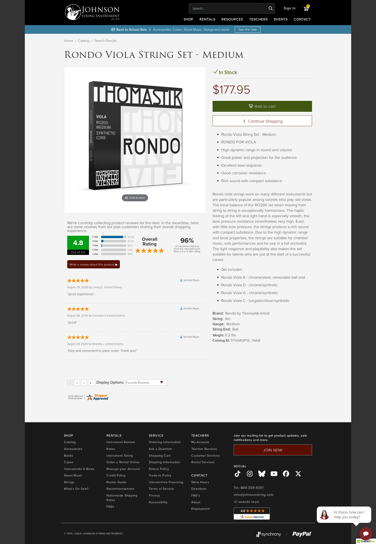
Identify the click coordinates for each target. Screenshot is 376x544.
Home (68, 40)
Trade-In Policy (160, 475)
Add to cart (264, 106)
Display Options (110, 382)
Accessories (73, 448)
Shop (189, 19)
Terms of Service (161, 488)
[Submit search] (270, 8)
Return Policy (159, 468)
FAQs (110, 506)
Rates (110, 448)
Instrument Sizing (119, 455)
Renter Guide (116, 482)
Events (281, 19)
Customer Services (205, 455)
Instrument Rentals (120, 442)
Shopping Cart (159, 455)
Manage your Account (123, 468)
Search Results (105, 40)
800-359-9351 (252, 487)
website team (248, 501)
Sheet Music (73, 475)
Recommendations (120, 488)
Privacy (154, 495)
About (195, 502)
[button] (290, 8)
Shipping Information (164, 462)
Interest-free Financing (166, 482)
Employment (200, 508)
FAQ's (195, 495)
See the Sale (247, 29)
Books (68, 455)
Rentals (207, 19)
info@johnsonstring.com (254, 494)
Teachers (258, 19)
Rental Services (203, 462)
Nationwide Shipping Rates (122, 497)
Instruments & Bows (79, 468)
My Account (200, 442)
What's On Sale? (76, 488)
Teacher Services (204, 448)
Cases (69, 462)
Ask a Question (160, 448)
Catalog (83, 40)
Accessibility (158, 502)
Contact (302, 19)
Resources (232, 19)
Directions (198, 488)
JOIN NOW (272, 449)
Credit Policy (116, 475)
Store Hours (200, 482)
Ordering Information (165, 442)
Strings (69, 482)
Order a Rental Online (123, 462)
